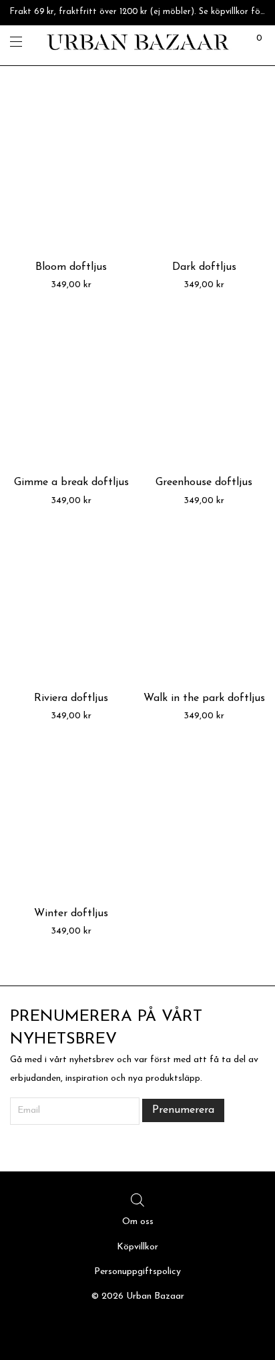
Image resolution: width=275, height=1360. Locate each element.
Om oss (138, 1222)
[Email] (158, 1330)
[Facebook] (117, 1330)
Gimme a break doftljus (71, 482)
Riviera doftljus (71, 698)
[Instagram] (137, 1330)
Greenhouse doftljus (204, 482)
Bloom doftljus (71, 267)
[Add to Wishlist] (115, 113)
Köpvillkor (137, 1247)
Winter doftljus (71, 913)
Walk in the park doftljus (204, 698)
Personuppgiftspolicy (137, 1272)
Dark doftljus (204, 267)
